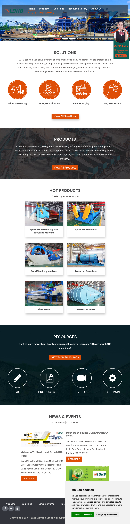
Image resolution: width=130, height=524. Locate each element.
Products (44, 8)
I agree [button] (76, 514)
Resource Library (77, 8)
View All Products (65, 167)
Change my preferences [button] (106, 514)
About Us (96, 8)
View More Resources (65, 357)
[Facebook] (5, 508)
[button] (57, 38)
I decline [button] (88, 514)
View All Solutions (65, 116)
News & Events (46, 503)
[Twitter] (11, 508)
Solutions (59, 8)
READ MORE (28, 478)
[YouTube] (17, 508)
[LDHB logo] (14, 10)
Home (31, 8)
